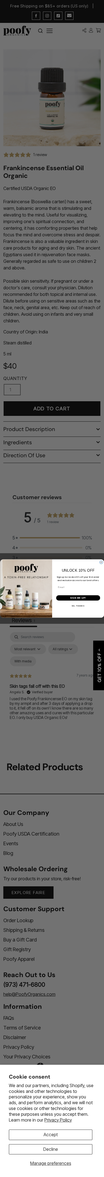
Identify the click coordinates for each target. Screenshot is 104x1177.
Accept (51, 1134)
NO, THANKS (78, 606)
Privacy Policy (58, 1120)
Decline (50, 1149)
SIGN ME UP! (78, 598)
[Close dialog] (101, 562)
